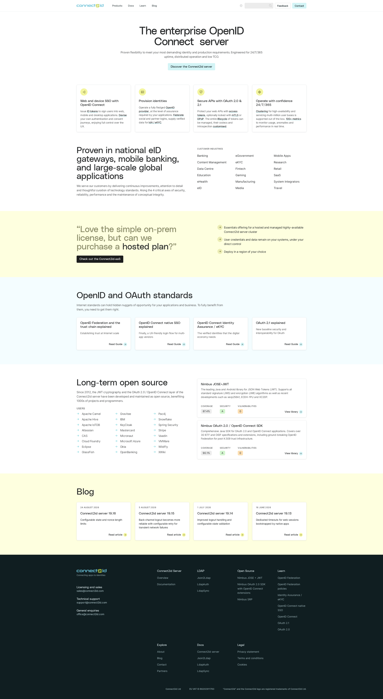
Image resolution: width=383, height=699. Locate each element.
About (160, 651)
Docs (131, 6)
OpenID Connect (287, 616)
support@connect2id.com (92, 602)
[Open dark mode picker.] (241, 5)
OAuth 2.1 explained (270, 323)
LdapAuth (203, 584)
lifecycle (222, 118)
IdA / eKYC (155, 122)
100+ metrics (293, 118)
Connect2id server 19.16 (98, 513)
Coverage (207, 406)
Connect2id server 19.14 (215, 513)
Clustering (262, 111)
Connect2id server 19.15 (156, 513)
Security (225, 406)
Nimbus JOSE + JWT (249, 577)
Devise (123, 115)
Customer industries (210, 148)
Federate (178, 115)
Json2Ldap (204, 577)
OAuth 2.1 (283, 623)
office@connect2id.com (90, 614)
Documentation (166, 584)
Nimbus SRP (244, 599)
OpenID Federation (289, 577)
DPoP (200, 118)
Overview (162, 577)
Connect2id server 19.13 (274, 513)
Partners (162, 671)
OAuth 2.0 (284, 629)
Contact (299, 6)
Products (117, 6)
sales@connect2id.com (90, 590)
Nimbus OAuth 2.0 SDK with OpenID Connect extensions (251, 588)
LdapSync (203, 590)
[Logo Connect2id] (90, 5)
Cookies (242, 664)
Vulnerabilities (247, 406)
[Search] (270, 6)
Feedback (282, 6)
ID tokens (92, 111)
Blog (154, 6)
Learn (143, 6)
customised (219, 126)
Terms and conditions (250, 658)
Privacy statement (248, 651)
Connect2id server (208, 651)
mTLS (235, 115)
